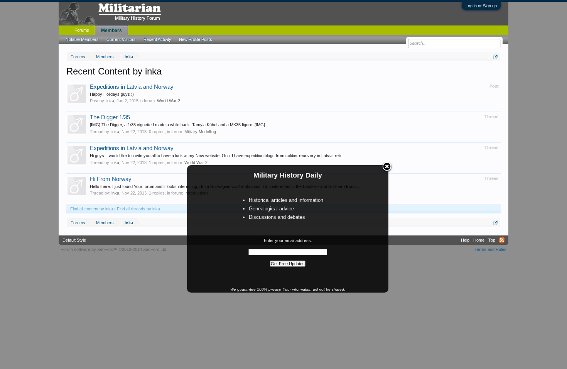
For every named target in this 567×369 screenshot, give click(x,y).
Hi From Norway (111, 179)
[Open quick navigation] (495, 56)
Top (491, 240)
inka (110, 100)
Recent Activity (157, 39)
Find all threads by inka (138, 209)
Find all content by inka (91, 209)
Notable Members (82, 39)
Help (465, 240)
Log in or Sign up (481, 5)
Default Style (74, 240)
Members (111, 30)
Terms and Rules (490, 249)
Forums (81, 30)
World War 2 (168, 100)
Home (478, 240)
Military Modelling (200, 131)
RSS (502, 240)
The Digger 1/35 (110, 117)
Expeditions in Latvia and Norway (132, 87)
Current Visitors (121, 39)
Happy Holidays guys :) (112, 94)
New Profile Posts (195, 39)
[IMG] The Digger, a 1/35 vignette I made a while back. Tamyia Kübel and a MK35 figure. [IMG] (177, 124)
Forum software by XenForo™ (114, 249)
